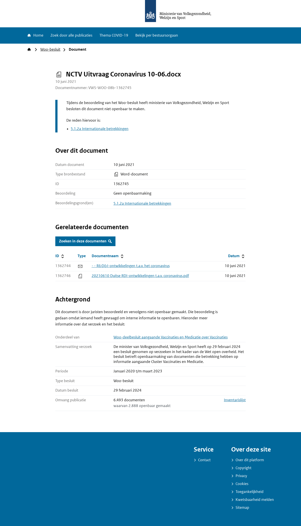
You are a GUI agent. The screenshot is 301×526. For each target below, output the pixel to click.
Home (37, 35)
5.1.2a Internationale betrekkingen (99, 128)
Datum (237, 255)
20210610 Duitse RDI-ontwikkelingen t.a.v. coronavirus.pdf (140, 275)
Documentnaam (107, 255)
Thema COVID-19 (113, 35)
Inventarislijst (235, 400)
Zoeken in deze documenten (82, 241)
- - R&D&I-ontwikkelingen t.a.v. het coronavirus (131, 266)
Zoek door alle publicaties (71, 35)
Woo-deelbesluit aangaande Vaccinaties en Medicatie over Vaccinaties (170, 337)
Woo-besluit (50, 49)
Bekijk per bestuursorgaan (156, 35)
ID (65, 255)
